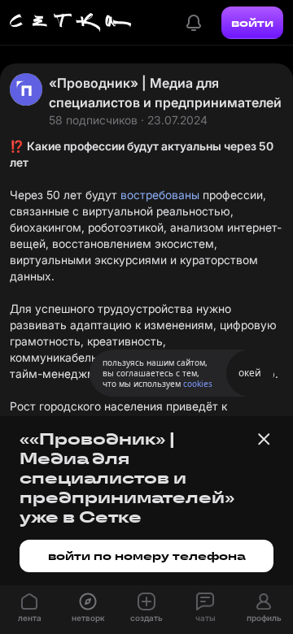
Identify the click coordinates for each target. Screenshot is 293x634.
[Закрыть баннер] (263, 439)
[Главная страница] (71, 23)
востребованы (159, 195)
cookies (197, 383)
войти (252, 23)
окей (249, 373)
